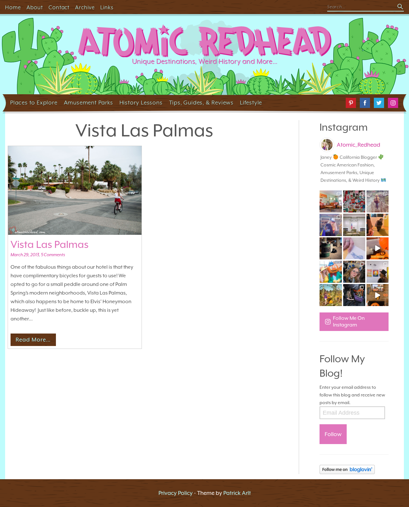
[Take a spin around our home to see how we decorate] (378, 295)
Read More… (33, 339)
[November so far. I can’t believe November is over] (378, 225)
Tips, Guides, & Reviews (201, 102)
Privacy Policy (175, 493)
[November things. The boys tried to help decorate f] (354, 201)
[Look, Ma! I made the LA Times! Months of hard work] (354, 295)
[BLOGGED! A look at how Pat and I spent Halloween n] (331, 225)
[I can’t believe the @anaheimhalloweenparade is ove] (331, 272)
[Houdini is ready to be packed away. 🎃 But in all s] (378, 248)
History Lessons (141, 102)
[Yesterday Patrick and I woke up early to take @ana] (354, 272)
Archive (85, 7)
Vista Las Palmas (50, 244)
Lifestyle (251, 102)
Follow (333, 434)
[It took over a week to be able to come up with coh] (354, 225)
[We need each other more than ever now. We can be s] (331, 248)
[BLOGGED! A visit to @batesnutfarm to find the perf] (331, 295)
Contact (59, 7)
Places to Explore (34, 102)
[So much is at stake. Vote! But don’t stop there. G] (354, 248)
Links (106, 7)
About (35, 7)
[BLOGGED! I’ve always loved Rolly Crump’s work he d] (378, 272)
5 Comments (53, 254)
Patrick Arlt (237, 493)
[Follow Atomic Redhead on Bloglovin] (354, 469)
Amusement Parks (88, 102)
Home (13, 7)
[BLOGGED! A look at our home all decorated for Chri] (331, 201)
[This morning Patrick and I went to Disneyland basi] (378, 201)
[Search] (400, 7)
